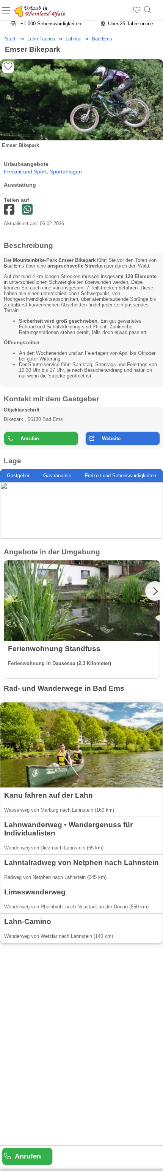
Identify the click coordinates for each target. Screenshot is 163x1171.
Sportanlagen (66, 172)
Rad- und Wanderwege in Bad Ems (64, 688)
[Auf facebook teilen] (27, 210)
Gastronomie (57, 475)
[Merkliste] (136, 10)
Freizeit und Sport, (27, 172)
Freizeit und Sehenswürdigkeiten (120, 475)
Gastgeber (18, 475)
